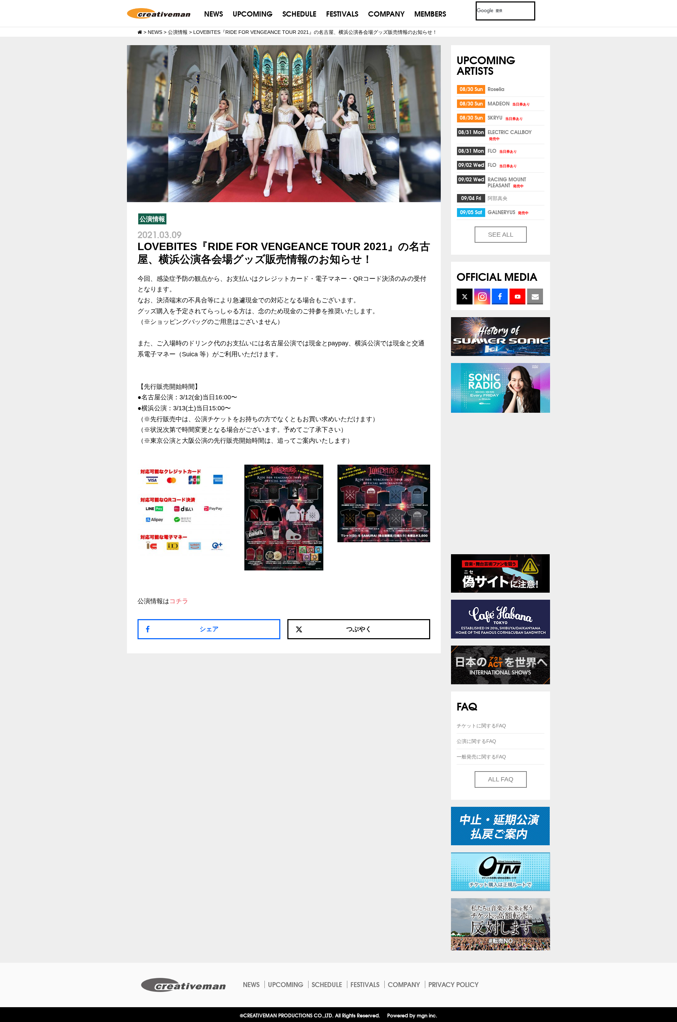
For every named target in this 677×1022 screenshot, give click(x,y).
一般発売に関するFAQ (481, 757)
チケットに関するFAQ (481, 725)
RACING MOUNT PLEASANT (507, 182)
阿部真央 (497, 198)
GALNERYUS (508, 212)
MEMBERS (430, 13)
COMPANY (386, 13)
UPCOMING (253, 13)
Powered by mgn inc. (412, 1015)
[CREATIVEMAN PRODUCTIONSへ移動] (140, 32)
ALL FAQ (500, 779)
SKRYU (505, 117)
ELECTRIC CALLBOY (510, 134)
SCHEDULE (299, 13)
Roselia (496, 89)
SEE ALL (500, 234)
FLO (502, 151)
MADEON (509, 103)
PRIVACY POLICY (453, 984)
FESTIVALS (342, 13)
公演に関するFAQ (476, 741)
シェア (209, 629)
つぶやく (359, 629)
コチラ (178, 601)
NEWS (213, 13)
